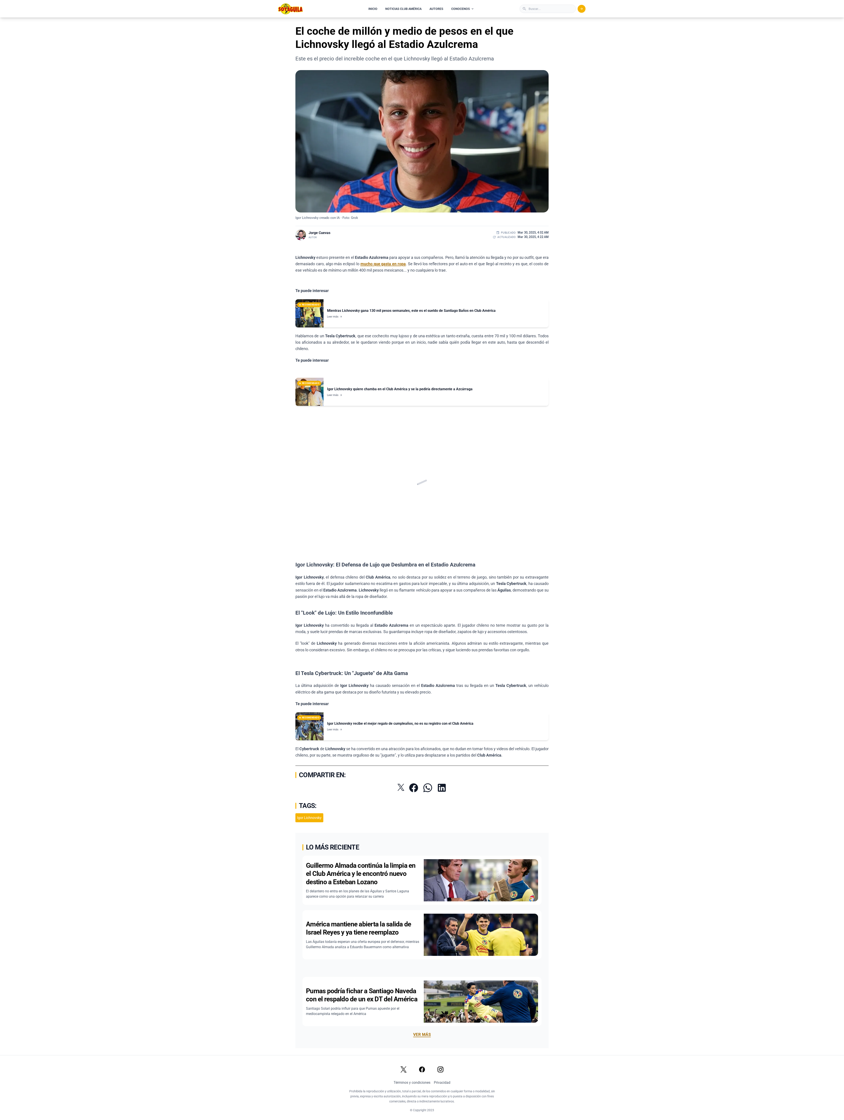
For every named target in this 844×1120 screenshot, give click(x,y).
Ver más (422, 1034)
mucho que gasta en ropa (383, 263)
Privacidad (442, 1082)
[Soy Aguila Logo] (290, 9)
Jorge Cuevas (319, 233)
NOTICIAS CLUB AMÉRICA (403, 9)
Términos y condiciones (412, 1082)
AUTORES (436, 9)
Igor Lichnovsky (309, 818)
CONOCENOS (460, 9)
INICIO (372, 9)
